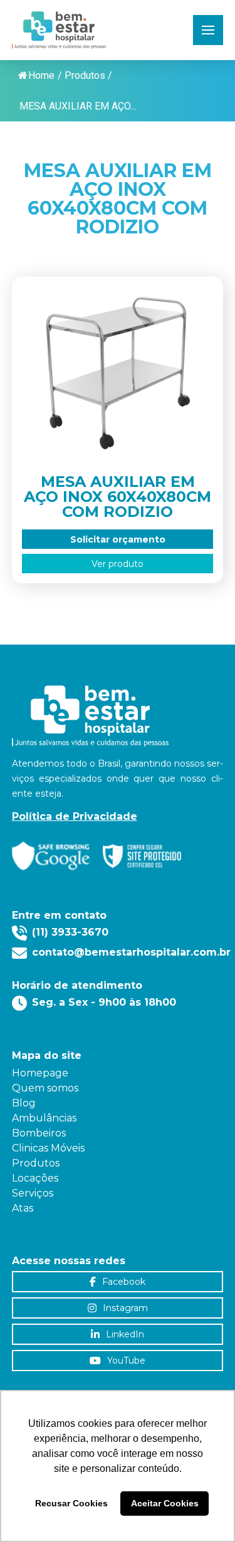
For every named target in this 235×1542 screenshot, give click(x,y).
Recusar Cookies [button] (71, 1503)
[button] (208, 30)
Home (41, 75)
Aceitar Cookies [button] (165, 1503)
